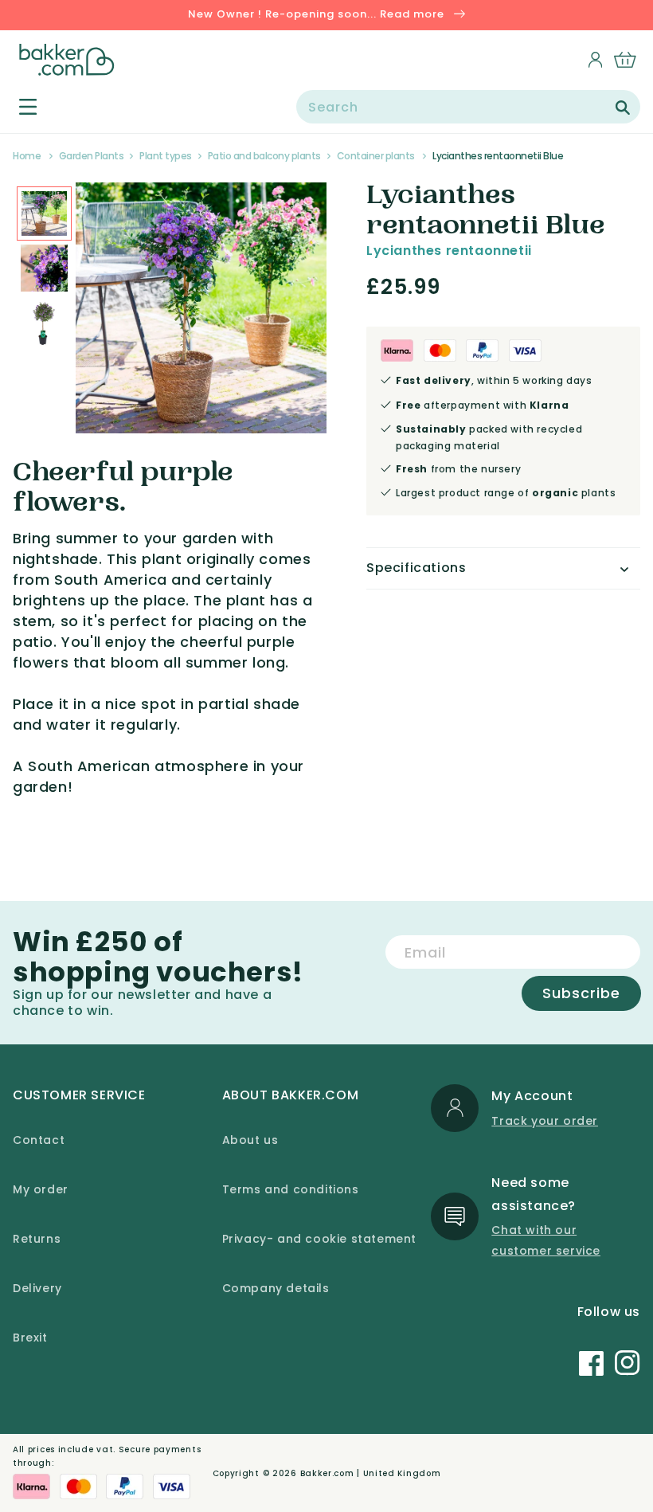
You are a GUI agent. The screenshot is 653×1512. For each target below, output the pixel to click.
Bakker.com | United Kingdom (370, 1473)
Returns (37, 1239)
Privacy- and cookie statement (319, 1239)
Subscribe (581, 993)
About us (250, 1140)
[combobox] (468, 106)
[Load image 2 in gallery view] (44, 213)
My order (40, 1189)
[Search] (622, 107)
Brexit (30, 1338)
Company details (276, 1288)
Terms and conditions (290, 1189)
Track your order (544, 1121)
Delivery (37, 1288)
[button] (19, 106)
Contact (39, 1140)
